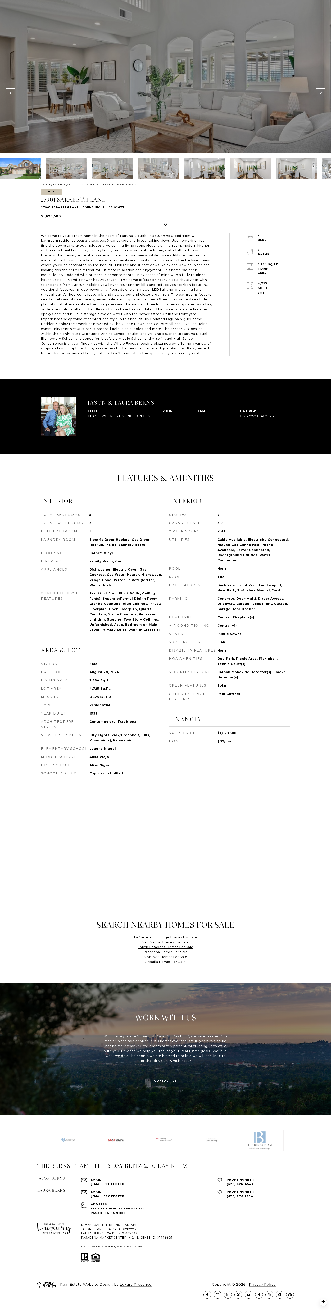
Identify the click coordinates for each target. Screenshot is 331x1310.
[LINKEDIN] (228, 1295)
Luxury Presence (136, 1284)
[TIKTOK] (259, 1295)
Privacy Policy (262, 1284)
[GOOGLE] (279, 1295)
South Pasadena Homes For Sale (165, 947)
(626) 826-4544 (240, 1184)
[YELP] (269, 1295)
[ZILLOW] (290, 1295)
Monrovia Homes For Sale (165, 957)
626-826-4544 (174, 416)
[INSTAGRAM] (217, 1295)
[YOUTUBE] (248, 1295)
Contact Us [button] (165, 1080)
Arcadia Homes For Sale (165, 962)
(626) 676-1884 (240, 1196)
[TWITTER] (238, 1295)
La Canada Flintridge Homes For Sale (165, 937)
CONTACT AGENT (112, 429)
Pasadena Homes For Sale (165, 952)
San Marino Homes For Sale (165, 942)
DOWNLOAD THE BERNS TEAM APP (109, 1225)
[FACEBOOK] (207, 1295)
